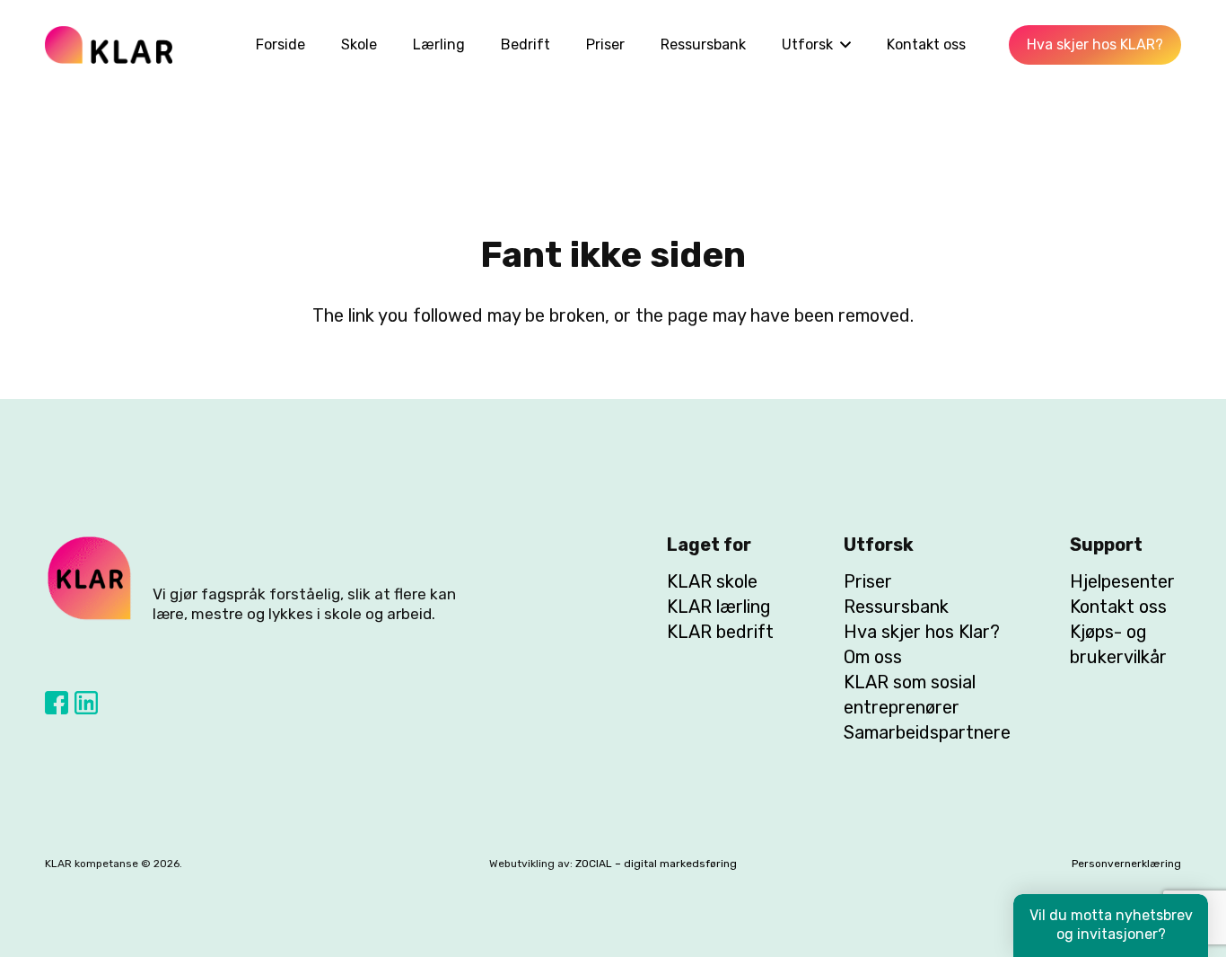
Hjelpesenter (1122, 581)
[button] (842, 45)
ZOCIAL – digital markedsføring (656, 863)
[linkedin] (86, 702)
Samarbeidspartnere (927, 732)
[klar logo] (108, 45)
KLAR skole (712, 581)
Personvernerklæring (1126, 863)
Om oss (873, 657)
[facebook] (56, 702)
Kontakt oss (1118, 606)
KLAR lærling (719, 606)
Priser (868, 581)
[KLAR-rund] (90, 579)
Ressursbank (896, 606)
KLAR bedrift (720, 631)
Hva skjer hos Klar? (922, 631)
